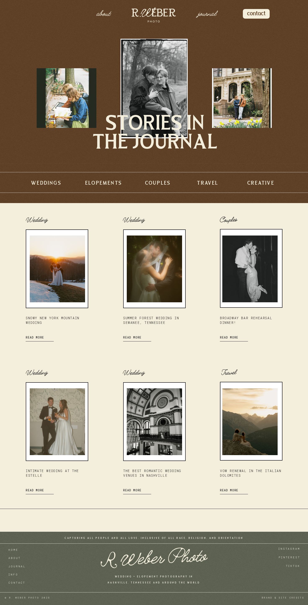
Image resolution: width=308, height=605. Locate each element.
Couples (228, 219)
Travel (228, 372)
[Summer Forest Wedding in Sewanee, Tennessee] (154, 269)
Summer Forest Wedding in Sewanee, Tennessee (151, 320)
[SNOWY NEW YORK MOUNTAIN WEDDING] (57, 269)
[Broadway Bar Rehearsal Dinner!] (250, 269)
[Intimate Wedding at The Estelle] (57, 421)
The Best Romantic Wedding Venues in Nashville (152, 473)
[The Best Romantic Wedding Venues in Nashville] (154, 421)
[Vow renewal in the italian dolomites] (250, 421)
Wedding (36, 219)
